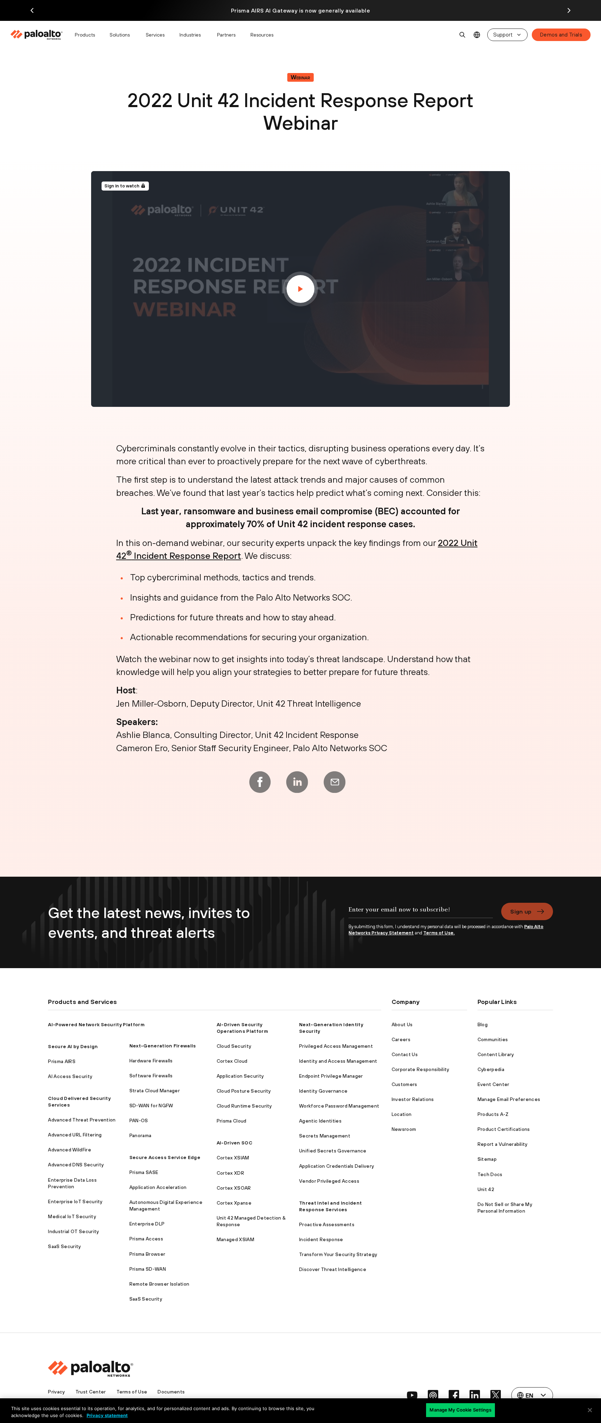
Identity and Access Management (338, 1061)
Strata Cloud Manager (154, 1090)
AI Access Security (70, 1076)
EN (477, 35)
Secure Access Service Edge (164, 1157)
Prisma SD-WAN (147, 1269)
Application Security (240, 1076)
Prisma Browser (147, 1254)
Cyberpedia (491, 1069)
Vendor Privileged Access (329, 1181)
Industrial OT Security (73, 1231)
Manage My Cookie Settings (460, 1410)
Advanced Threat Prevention (81, 1120)
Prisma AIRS (61, 1061)
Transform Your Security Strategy (338, 1254)
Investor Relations (413, 1099)
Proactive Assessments (326, 1224)
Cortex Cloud (232, 1061)
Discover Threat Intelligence (332, 1269)
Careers (401, 1039)
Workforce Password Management (339, 1106)
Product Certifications (504, 1129)
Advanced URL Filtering (75, 1134)
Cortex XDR (230, 1173)
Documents (171, 1391)
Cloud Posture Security (244, 1091)
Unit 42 (486, 1189)
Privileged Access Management (336, 1046)
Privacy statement (107, 1415)
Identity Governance (323, 1091)
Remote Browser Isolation (159, 1284)
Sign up (520, 911)
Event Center (494, 1084)
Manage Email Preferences (509, 1099)
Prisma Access (146, 1238)
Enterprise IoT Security (75, 1201)
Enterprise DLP (147, 1224)
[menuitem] (39, 34)
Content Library (496, 1054)
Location (402, 1114)
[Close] (590, 1410)
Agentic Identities (320, 1121)
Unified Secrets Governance (332, 1150)
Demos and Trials (561, 35)
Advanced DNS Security (76, 1164)
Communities (493, 1039)
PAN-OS (138, 1120)
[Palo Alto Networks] (37, 35)
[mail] (334, 782)
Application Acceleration (158, 1187)
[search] (462, 34)
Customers (404, 1084)
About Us (402, 1024)
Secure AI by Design (73, 1046)
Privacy (56, 1391)
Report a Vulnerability (503, 1144)
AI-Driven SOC (234, 1142)
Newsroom (404, 1129)
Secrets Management (324, 1136)
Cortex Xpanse (234, 1203)
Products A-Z (493, 1114)
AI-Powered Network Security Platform (96, 1024)
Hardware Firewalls (151, 1060)
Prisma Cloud (232, 1121)
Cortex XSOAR (234, 1188)
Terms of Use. (439, 932)
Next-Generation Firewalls (162, 1045)
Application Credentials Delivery (336, 1166)
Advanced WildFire (69, 1149)
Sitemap (487, 1159)
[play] (300, 289)
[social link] (412, 1395)
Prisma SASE (144, 1172)
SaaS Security (64, 1246)
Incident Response (321, 1239)
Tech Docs (490, 1174)
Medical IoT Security (72, 1216)
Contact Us (405, 1054)
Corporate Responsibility (420, 1069)
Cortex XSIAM (233, 1157)
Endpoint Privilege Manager (331, 1076)
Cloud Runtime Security (244, 1106)
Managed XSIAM (235, 1239)
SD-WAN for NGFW (151, 1105)
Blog (483, 1024)
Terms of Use (132, 1391)
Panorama (140, 1135)
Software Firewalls (151, 1075)
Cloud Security (234, 1046)
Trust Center (90, 1391)
